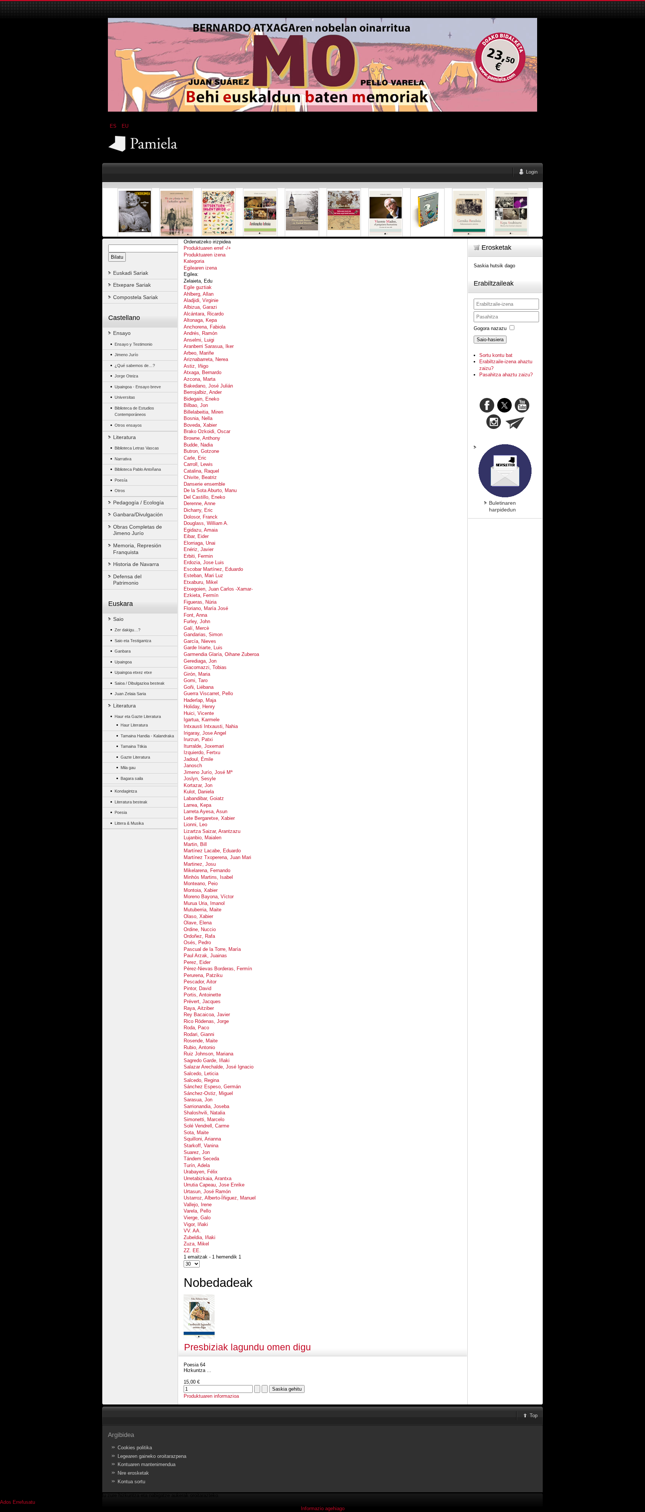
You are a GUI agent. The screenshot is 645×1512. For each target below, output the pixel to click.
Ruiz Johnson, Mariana (208, 1054)
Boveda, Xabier (200, 425)
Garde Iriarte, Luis (203, 647)
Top (534, 1415)
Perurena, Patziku (203, 975)
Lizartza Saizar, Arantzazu (212, 831)
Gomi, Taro (196, 680)
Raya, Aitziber (199, 1008)
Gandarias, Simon (203, 634)
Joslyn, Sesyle (200, 778)
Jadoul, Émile (198, 759)
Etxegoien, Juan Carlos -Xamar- (218, 589)
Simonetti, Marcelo (204, 1119)
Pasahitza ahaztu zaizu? (506, 374)
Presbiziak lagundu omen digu (247, 1347)
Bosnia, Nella (198, 418)
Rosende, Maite (201, 1040)
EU (125, 126)
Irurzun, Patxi (198, 739)
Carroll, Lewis (198, 464)
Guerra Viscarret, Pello (208, 693)
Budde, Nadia (198, 445)
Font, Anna (195, 615)
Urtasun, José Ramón (207, 1191)
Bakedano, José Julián (208, 386)
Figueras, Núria (200, 602)
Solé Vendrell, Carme (206, 1126)
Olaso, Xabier (198, 916)
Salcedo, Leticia (201, 1073)
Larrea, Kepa (197, 805)
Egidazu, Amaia (201, 530)
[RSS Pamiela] (494, 427)
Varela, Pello (197, 1211)
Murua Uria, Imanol (204, 903)
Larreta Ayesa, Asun (205, 811)
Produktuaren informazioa (211, 1396)
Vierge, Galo (197, 1217)
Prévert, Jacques (202, 1001)
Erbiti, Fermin (198, 556)
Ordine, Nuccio (200, 929)
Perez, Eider (197, 962)
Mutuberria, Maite (202, 909)
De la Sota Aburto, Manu (210, 490)
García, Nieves (200, 641)
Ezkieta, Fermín (201, 595)
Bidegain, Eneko (201, 399)
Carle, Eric (195, 458)
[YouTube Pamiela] (522, 411)
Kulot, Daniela (199, 791)
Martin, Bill (195, 844)
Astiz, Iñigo (196, 366)
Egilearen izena (200, 268)
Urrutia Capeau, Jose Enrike (214, 1185)
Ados (5, 1502)
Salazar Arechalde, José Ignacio (218, 1067)
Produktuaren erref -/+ (207, 248)
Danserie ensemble (204, 484)
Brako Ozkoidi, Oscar (207, 431)
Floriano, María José (206, 608)
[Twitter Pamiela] (530, 411)
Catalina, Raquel (201, 471)
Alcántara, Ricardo (204, 314)
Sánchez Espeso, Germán (212, 1086)
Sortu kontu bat (495, 355)
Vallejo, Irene (198, 1204)
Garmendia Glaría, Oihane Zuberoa (221, 654)
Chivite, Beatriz (200, 477)
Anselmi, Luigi (199, 340)
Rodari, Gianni (199, 1034)
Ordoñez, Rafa (199, 936)
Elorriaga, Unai (199, 543)
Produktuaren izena (204, 255)
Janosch (193, 765)
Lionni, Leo (195, 824)
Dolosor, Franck (201, 517)
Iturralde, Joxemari (204, 746)
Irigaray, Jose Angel (205, 733)
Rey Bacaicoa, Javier (207, 1014)
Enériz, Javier (199, 549)
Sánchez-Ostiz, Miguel (208, 1093)
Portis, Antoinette (202, 995)
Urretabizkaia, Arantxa (207, 1178)
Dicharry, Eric (198, 510)
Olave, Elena (198, 922)
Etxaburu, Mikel (201, 582)
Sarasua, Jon (198, 1099)
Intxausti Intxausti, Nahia (211, 726)
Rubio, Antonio (199, 1047)
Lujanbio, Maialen (202, 837)
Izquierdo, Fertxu (202, 752)
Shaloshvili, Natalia (204, 1113)
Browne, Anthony (202, 438)
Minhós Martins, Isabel (208, 877)
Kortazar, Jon (198, 785)
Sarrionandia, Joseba (206, 1106)
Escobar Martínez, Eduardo (213, 569)
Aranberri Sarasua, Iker (209, 346)
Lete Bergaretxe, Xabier (209, 818)
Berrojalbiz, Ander (203, 392)
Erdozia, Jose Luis (204, 562)
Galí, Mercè (196, 628)
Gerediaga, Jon (200, 661)
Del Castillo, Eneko (204, 497)
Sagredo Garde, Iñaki (207, 1060)
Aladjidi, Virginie (201, 300)
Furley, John (197, 621)
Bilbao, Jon (196, 405)
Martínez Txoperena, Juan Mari (217, 857)
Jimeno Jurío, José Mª (208, 772)
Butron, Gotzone (201, 451)
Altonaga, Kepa (200, 320)
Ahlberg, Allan (199, 294)
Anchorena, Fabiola (204, 327)
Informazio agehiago (323, 1508)
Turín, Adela (197, 1165)
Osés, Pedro (197, 942)
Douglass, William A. (206, 523)
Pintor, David (197, 988)
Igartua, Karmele (201, 719)
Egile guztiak (198, 287)
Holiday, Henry (199, 706)
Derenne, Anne (199, 503)
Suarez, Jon (197, 1152)
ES (114, 126)
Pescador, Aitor (200, 981)
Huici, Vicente (199, 713)
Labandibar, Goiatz (204, 798)
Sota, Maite (196, 1132)
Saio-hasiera (490, 339)
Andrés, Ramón (200, 333)
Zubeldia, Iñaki (199, 1237)
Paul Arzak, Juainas (205, 955)
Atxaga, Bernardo (202, 372)
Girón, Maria (197, 674)
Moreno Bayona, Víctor (209, 896)
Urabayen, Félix (201, 1172)
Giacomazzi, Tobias (205, 667)
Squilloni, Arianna (202, 1139)
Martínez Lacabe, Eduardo (212, 850)
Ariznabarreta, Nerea (206, 359)
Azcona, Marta (199, 379)
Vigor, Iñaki (196, 1224)
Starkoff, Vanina (201, 1145)
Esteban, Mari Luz (203, 575)
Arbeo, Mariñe (199, 353)
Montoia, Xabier (201, 890)
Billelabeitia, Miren (203, 412)
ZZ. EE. (192, 1250)
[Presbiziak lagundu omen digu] (199, 1337)
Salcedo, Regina (201, 1080)
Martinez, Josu (200, 864)
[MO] (322, 110)
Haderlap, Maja (200, 700)
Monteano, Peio (201, 883)
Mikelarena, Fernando (207, 870)
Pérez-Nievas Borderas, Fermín (218, 968)
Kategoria (194, 261)
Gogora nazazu (490, 328)
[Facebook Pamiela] (488, 411)
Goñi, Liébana (199, 687)
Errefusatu (24, 1502)
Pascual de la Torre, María (212, 949)
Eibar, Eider (196, 536)
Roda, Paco (196, 1027)
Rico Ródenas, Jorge (206, 1021)
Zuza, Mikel (196, 1244)
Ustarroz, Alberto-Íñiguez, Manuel (220, 1198)
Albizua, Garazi (200, 307)
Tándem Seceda (201, 1158)
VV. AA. (192, 1230)
